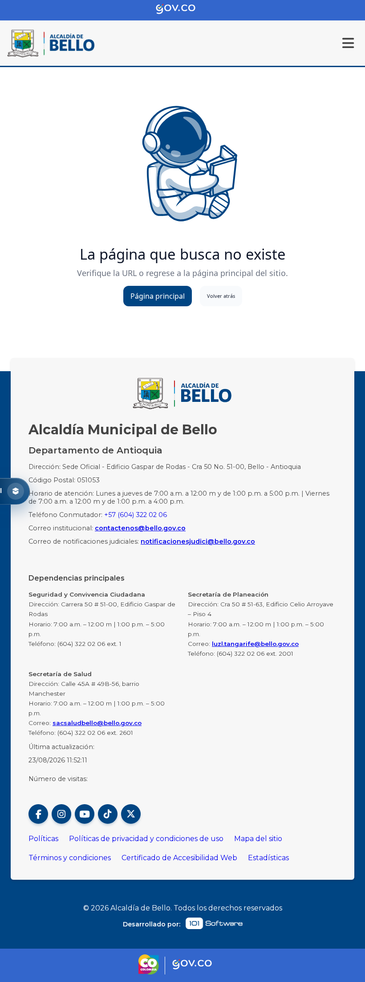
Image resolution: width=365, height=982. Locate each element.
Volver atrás (221, 296)
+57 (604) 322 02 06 (135, 515)
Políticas (43, 838)
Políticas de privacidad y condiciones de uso (146, 838)
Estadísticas (268, 858)
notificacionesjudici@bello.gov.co (198, 541)
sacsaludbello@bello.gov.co (97, 722)
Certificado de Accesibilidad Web (179, 858)
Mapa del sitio (258, 838)
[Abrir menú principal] (348, 43)
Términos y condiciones (69, 858)
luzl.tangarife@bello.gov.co (255, 643)
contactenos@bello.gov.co (140, 528)
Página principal (157, 296)
